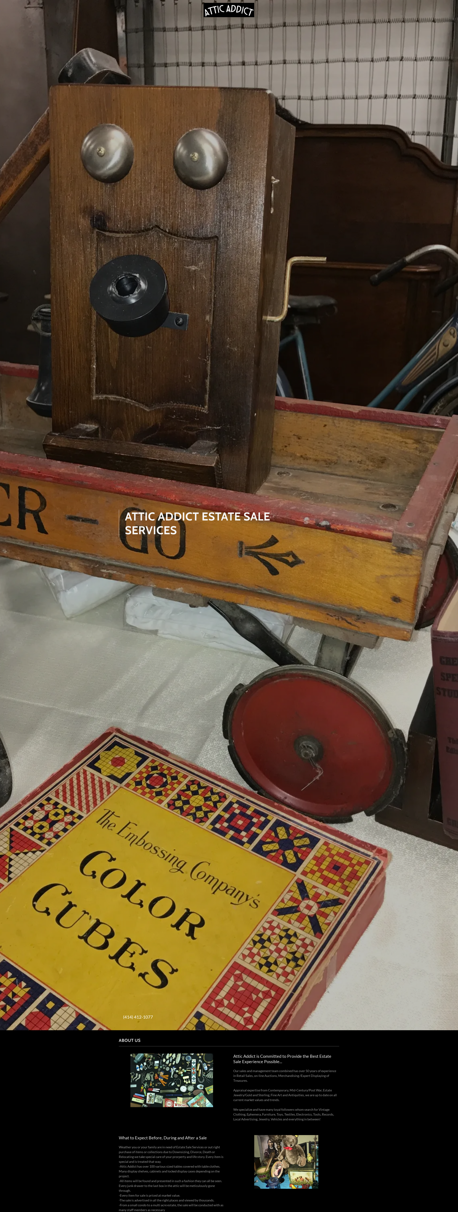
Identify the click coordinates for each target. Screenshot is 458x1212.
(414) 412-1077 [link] (138, 1016)
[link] (229, 10)
